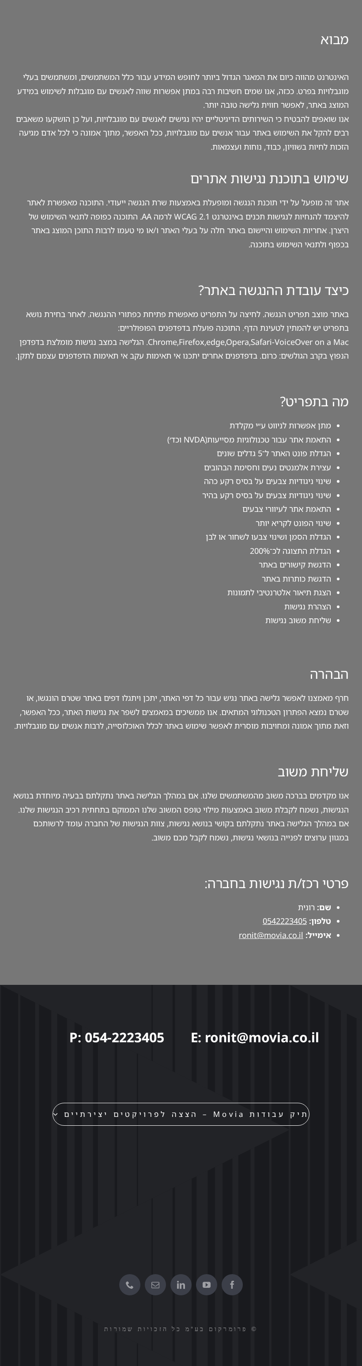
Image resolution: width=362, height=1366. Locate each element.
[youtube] (206, 1284)
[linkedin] (181, 1284)
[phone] (129, 1284)
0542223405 (285, 921)
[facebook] (232, 1284)
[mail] (155, 1284)
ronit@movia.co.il (271, 935)
